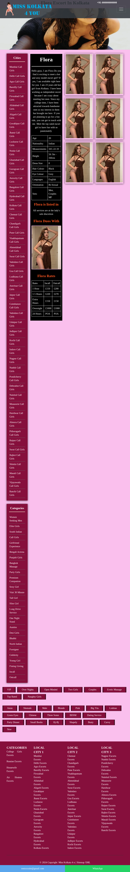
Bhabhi (12, 638)
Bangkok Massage (13, 565)
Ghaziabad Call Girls (16, 162)
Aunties (13, 627)
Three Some (53, 715)
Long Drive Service (15, 611)
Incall (12, 672)
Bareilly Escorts (41, 770)
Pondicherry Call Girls (15, 379)
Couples (92, 689)
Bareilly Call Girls (15, 89)
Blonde (61, 708)
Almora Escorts (108, 795)
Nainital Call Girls (15, 397)
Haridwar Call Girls (16, 415)
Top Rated (12, 696)
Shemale (27, 708)
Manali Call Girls (15, 475)
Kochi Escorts (74, 844)
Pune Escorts (74, 770)
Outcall (12, 677)
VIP (9, 689)
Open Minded (50, 689)
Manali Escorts (108, 819)
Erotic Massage (114, 689)
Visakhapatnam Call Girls (16, 240)
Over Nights (28, 689)
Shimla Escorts (108, 816)
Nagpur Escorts (108, 756)
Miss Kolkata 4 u (67, 862)
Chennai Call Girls (15, 216)
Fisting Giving (16, 666)
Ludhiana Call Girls (16, 278)
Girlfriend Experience (14, 545)
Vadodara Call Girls (16, 264)
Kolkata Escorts (41, 848)
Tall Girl (13, 598)
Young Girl (14, 660)
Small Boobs (36, 722)
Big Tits (95, 708)
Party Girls (14, 572)
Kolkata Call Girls (15, 207)
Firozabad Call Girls (16, 98)
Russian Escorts (14, 761)
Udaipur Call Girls (15, 324)
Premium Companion (14, 580)
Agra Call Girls (16, 81)
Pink (77, 708)
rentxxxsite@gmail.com (32, 868)
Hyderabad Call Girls (16, 198)
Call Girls (14, 537)
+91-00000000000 (107, 2)
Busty (90, 722)
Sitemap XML (83, 862)
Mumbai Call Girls (15, 69)
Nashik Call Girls (15, 369)
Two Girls (73, 689)
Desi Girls (14, 633)
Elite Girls (14, 526)
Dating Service (94, 715)
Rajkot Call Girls (14, 457)
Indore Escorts (74, 848)
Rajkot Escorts (108, 812)
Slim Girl (14, 603)
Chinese (32, 715)
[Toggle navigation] (121, 9)
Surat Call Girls (17, 256)
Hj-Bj (56, 722)
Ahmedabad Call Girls (15, 249)
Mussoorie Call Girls (16, 406)
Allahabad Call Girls (16, 107)
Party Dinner (13, 722)
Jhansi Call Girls (14, 134)
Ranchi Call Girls (15, 493)
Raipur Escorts (108, 805)
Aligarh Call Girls (15, 116)
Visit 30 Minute (16, 592)
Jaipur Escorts (74, 816)
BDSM (73, 715)
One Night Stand (14, 620)
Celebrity (13, 655)
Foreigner (14, 649)
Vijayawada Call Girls (14, 484)
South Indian (15, 532)
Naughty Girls (34, 696)
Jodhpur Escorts (75, 841)
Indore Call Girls (14, 351)
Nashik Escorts (108, 759)
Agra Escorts (40, 766)
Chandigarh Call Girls (14, 225)
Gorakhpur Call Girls (16, 125)
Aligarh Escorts (41, 788)
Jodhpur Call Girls (15, 333)
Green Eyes (12, 715)
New (9, 729)
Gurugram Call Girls (16, 171)
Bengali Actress (16, 552)
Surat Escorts (74, 788)
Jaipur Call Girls (14, 297)
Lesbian (113, 708)
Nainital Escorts (109, 777)
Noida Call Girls (14, 153)
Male (44, 708)
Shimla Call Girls (15, 466)
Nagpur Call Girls (15, 360)
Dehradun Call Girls (16, 388)
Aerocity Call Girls (15, 180)
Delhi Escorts (40, 763)
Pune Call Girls (16, 232)
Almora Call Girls (15, 424)
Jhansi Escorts (40, 798)
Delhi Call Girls (17, 76)
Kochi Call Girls (14, 342)
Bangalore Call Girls (16, 189)
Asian (10, 708)
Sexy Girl (14, 587)
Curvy (107, 722)
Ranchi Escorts (108, 830)
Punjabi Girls (15, 557)
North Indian (15, 644)
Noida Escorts (40, 809)
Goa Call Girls (16, 271)
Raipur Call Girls (14, 442)
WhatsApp (98, 868)
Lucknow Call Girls (16, 144)
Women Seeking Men (15, 519)
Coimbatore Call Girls (15, 306)
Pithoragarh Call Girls (15, 433)
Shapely (73, 722)
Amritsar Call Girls (16, 288)
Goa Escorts (73, 798)
